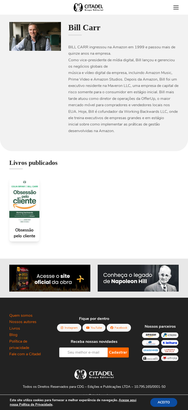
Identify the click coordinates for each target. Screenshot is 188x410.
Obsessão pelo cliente (24, 233)
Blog (13, 334)
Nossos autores (22, 322)
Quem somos (21, 315)
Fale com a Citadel (25, 354)
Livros (14, 328)
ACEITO (164, 402)
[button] (176, 7)
